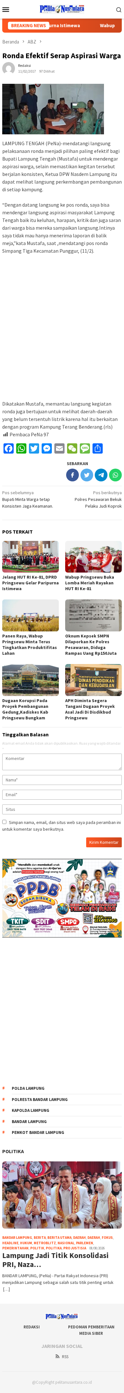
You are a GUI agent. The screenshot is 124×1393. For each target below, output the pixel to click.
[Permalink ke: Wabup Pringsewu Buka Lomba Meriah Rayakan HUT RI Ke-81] (93, 557)
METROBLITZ (45, 1243)
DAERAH (93, 1237)
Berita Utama (59, 1237)
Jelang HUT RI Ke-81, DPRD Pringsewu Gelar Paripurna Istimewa (30, 582)
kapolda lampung (30, 1110)
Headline (10, 1243)
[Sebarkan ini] (72, 475)
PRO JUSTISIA (74, 1248)
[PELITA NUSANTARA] (62, 9)
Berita (40, 1237)
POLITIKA (13, 1151)
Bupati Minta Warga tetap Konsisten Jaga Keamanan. (27, 499)
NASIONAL (66, 1243)
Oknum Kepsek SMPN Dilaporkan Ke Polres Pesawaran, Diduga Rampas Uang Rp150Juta (91, 644)
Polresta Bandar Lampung (40, 1099)
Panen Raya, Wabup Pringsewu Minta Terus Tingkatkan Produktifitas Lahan (29, 644)
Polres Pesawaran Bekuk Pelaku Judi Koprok (98, 499)
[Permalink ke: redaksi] (8, 68)
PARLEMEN (84, 1243)
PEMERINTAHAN (15, 1248)
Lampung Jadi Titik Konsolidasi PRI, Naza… (55, 1260)
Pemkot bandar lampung (38, 1132)
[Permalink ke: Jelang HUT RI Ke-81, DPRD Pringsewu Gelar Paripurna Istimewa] (30, 557)
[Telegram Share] (101, 475)
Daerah (79, 1237)
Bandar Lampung (29, 1121)
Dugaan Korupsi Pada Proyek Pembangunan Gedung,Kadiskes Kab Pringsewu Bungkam (25, 709)
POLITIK (37, 1248)
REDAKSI (32, 1327)
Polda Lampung (28, 1088)
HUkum (26, 1243)
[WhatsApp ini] (115, 475)
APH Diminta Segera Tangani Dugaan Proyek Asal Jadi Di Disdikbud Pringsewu (90, 709)
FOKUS (107, 1237)
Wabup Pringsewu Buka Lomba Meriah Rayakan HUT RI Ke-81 (89, 582)
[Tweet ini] (86, 475)
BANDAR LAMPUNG (17, 1237)
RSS (65, 1356)
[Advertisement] (62, 324)
